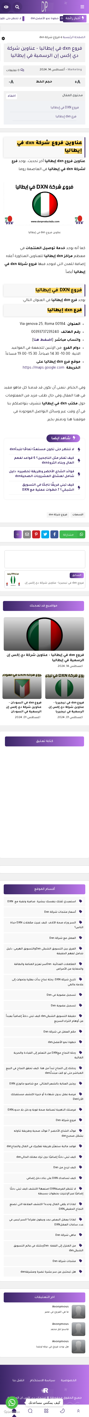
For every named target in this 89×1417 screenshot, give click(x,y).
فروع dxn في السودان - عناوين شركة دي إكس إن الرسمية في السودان (24, 707)
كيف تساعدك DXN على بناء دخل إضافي (51, 1178)
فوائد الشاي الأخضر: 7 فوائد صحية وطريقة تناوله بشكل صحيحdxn (48, 1134)
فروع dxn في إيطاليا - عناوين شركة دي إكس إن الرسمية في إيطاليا (45, 657)
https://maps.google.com (43, 368)
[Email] (27, 534)
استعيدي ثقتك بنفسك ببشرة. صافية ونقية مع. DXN (42, 901)
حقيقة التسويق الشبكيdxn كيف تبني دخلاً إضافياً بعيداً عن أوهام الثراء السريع (44, 1019)
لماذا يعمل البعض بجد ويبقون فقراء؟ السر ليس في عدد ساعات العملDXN (46, 1222)
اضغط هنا (43, 340)
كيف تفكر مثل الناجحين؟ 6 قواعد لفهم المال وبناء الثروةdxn (44, 461)
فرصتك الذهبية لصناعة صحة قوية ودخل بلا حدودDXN (42, 1110)
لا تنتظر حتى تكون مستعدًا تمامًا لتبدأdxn (42, 449)
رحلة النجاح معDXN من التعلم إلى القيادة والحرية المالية (48, 1056)
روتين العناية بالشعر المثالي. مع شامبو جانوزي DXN (43, 1083)
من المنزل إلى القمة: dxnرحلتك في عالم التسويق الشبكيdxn (48, 1248)
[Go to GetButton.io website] (12, 1412)
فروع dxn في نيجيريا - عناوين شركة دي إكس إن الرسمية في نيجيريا (66, 707)
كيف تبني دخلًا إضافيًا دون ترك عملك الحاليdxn (46, 1157)
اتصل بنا (18, 1380)
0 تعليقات (13, 70)
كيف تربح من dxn (65, 1167)
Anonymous (60, 1307)
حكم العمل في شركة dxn (60, 1032)
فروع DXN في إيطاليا (65, 108)
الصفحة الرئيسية (74, 37)
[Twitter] (45, 534)
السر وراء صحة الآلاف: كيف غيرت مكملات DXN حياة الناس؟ (46, 925)
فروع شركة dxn (49, 37)
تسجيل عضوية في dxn (62, 995)
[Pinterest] (36, 534)
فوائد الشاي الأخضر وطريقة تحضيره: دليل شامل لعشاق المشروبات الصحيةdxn (41, 474)
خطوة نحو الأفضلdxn (61, 18)
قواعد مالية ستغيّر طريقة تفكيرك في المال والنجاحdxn (42, 1146)
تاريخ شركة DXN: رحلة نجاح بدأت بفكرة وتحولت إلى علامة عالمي (47, 982)
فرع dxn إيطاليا (66, 117)
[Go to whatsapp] (12, 1402)
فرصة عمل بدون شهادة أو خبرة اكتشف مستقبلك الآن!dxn (47, 1097)
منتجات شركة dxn (65, 1261)
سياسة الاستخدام (42, 1380)
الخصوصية (68, 1380)
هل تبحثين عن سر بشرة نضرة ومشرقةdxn (49, 1272)
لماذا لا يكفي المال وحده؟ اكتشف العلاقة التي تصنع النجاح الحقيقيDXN (46, 1207)
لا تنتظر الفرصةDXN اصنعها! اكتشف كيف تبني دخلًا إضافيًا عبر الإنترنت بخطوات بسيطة (46, 1192)
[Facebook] (54, 534)
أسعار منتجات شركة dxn (60, 912)
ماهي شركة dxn (66, 1235)
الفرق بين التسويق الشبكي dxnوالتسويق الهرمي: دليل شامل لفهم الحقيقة (44, 951)
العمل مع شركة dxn (63, 938)
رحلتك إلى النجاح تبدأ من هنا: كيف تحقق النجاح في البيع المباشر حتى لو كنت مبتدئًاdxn (44, 1071)
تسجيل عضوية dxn (64, 1005)
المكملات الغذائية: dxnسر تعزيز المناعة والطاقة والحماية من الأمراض (48, 967)
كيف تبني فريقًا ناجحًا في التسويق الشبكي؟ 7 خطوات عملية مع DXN (48, 487)
